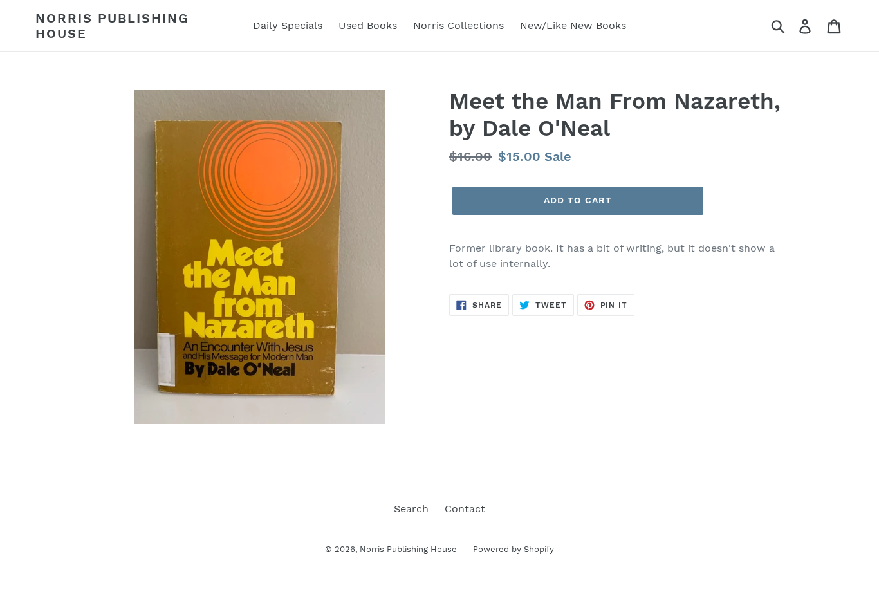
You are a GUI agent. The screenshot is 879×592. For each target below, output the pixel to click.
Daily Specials (287, 25)
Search (411, 509)
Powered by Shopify (513, 549)
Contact (465, 509)
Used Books (367, 25)
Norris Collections (458, 25)
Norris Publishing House (112, 25)
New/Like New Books (573, 25)
